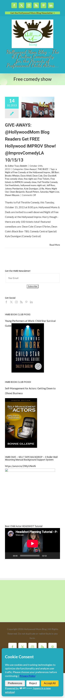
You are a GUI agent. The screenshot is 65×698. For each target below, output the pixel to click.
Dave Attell (26, 175)
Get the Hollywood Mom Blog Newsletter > (32, 12)
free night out (30, 178)
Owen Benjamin (17, 191)
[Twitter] (11, 302)
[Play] (9, 555)
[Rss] (21, 302)
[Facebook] (6, 302)
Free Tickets (44, 178)
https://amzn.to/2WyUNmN (20, 466)
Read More (55, 244)
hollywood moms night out (33, 185)
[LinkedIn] (31, 302)
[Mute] (50, 555)
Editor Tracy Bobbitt (17, 165)
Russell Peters (32, 191)
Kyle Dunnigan (31, 188)
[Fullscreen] (55, 555)
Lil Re (41, 188)
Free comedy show (14, 178)
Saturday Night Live (49, 191)
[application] (32, 543)
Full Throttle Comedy (48, 182)
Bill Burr (55, 172)
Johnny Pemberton (14, 188)
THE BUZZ (43, 169)
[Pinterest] (26, 302)
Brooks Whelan (12, 175)
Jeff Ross (50, 185)
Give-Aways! (30, 169)
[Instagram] (16, 302)
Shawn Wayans (12, 195)
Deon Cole (37, 175)
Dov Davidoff (50, 175)
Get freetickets (12, 185)
